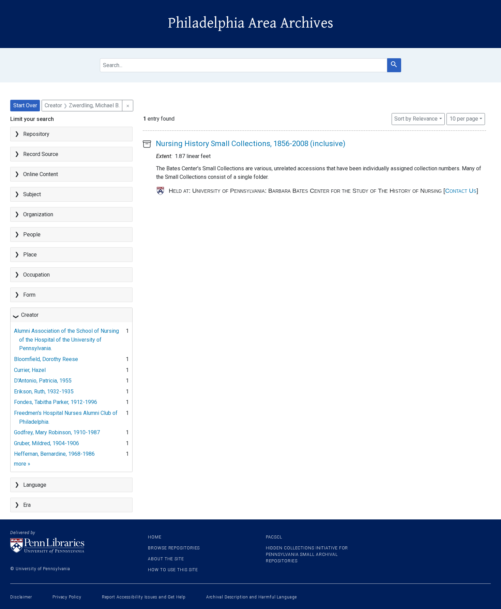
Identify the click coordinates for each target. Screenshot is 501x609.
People (32, 234)
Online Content (40, 174)
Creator (30, 315)
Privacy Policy (66, 597)
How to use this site (173, 569)
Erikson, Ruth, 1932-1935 (44, 391)
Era (27, 505)
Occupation (36, 274)
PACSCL (274, 537)
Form (29, 295)
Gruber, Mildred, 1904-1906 (46, 443)
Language (34, 485)
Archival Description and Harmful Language (251, 597)
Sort (416, 118)
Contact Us (460, 190)
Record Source (40, 154)
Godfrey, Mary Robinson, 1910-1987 (57, 432)
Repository (36, 134)
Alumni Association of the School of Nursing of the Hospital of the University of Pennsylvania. (66, 340)
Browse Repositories (174, 548)
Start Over (25, 105)
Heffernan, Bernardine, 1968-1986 (54, 454)
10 (464, 118)
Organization (38, 214)
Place (30, 254)
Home (155, 537)
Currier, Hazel (30, 370)
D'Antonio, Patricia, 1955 (43, 380)
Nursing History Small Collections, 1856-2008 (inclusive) (251, 143)
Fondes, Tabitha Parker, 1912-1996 (55, 402)
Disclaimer (21, 597)
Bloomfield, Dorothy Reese (46, 359)
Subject (32, 194)
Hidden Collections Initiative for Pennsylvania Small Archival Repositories (307, 554)
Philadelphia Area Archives (250, 23)
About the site (166, 559)
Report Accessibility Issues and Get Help (144, 597)
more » (22, 463)
